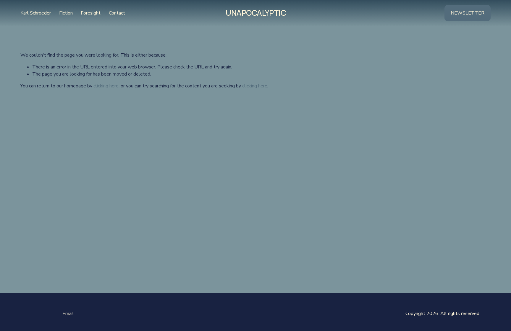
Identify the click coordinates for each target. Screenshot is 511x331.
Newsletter (467, 13)
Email (68, 313)
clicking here (106, 86)
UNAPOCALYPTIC (256, 12)
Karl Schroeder (35, 13)
